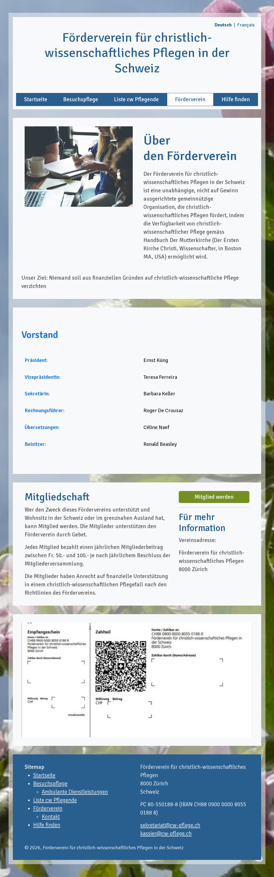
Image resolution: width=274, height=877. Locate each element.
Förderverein (190, 99)
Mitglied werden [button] (214, 497)
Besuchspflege (80, 99)
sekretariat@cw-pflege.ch (170, 825)
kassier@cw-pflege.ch (166, 833)
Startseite (35, 99)
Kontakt (51, 816)
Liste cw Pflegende (136, 99)
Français (246, 25)
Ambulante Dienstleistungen (75, 792)
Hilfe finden (236, 99)
